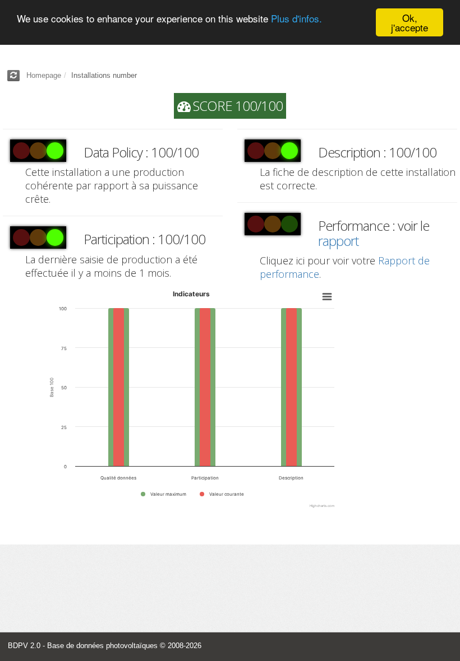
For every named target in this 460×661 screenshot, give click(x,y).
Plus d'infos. (296, 18)
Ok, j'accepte (409, 22)
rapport (338, 240)
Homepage (43, 75)
